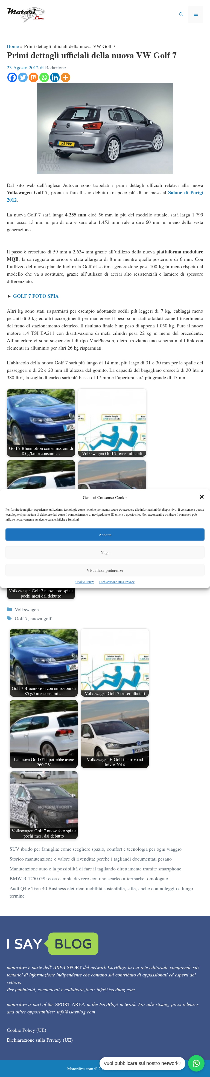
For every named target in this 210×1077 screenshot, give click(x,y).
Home (13, 46)
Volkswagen (27, 609)
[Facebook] (12, 77)
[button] (202, 497)
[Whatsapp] (44, 77)
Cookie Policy (84, 581)
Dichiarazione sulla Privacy (117, 581)
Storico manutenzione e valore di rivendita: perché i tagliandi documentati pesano (91, 858)
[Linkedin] (55, 77)
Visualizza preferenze (105, 570)
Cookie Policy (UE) (26, 1030)
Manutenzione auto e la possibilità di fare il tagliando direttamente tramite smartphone (95, 868)
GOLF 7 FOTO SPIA (36, 295)
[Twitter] (23, 77)
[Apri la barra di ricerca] (181, 14)
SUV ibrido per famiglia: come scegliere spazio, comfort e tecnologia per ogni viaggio (96, 848)
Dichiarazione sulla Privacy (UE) (40, 1039)
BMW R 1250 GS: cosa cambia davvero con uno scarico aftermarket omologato (89, 878)
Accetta (105, 534)
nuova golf (40, 618)
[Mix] (33, 77)
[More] (65, 77)
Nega (105, 552)
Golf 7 (21, 618)
